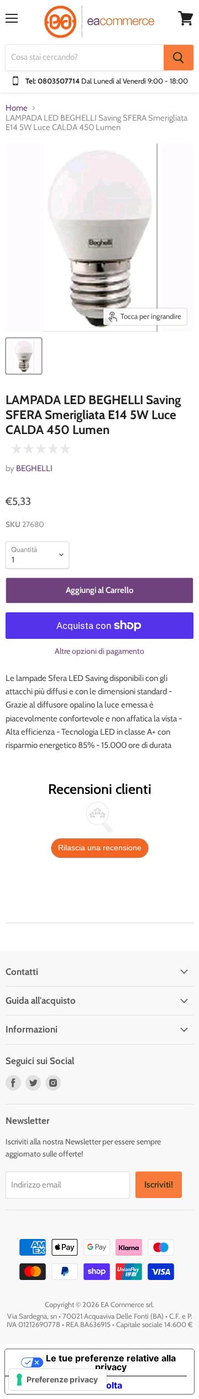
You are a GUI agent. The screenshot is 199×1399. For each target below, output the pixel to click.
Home (17, 108)
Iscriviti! (158, 1184)
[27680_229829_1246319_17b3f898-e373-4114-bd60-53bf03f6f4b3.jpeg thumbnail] (23, 356)
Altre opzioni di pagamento (99, 651)
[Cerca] (178, 57)
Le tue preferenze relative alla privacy (111, 1362)
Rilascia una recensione (100, 847)
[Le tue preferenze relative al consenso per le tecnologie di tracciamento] (58, 1379)
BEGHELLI (34, 468)
